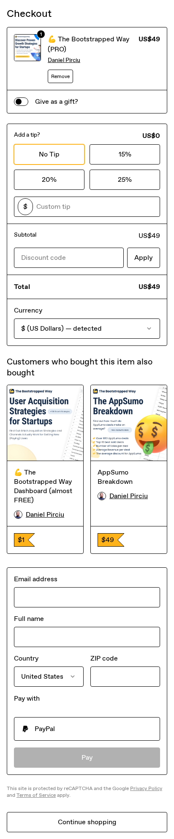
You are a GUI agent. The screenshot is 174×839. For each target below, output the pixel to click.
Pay (87, 757)
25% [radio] (125, 179)
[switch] (21, 101)
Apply (143, 258)
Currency (28, 310)
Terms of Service (36, 795)
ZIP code (104, 658)
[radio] (87, 729)
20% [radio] (49, 179)
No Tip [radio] (49, 154)
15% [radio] (125, 154)
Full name (29, 619)
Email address (35, 579)
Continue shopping (87, 822)
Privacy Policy (146, 788)
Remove (60, 76)
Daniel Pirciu (64, 60)
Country (26, 658)
